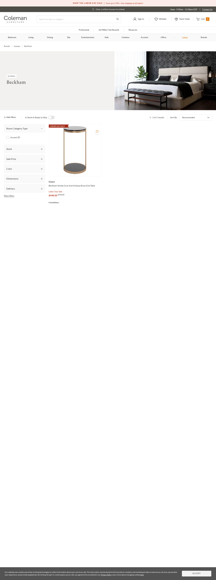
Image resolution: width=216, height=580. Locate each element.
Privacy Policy (106, 575)
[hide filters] (11, 117)
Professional (84, 30)
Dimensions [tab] (12, 178)
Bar (68, 37)
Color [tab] (9, 168)
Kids (107, 37)
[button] (138, 19)
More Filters (9, 196)
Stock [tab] (9, 148)
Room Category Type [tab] (16, 128)
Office (163, 37)
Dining (50, 37)
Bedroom (12, 37)
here (142, 575)
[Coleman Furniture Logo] (15, 22)
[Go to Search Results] (117, 19)
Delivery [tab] (10, 188)
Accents (144, 37)
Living (31, 37)
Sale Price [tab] (11, 158)
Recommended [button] (188, 117)
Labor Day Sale (55, 191)
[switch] (51, 117)
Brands (204, 37)
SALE (185, 37)
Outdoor (125, 37)
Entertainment (87, 37)
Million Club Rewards (108, 30)
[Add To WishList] (97, 131)
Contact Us (207, 9)
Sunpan (17, 46)
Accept (196, 574)
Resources (133, 30)
